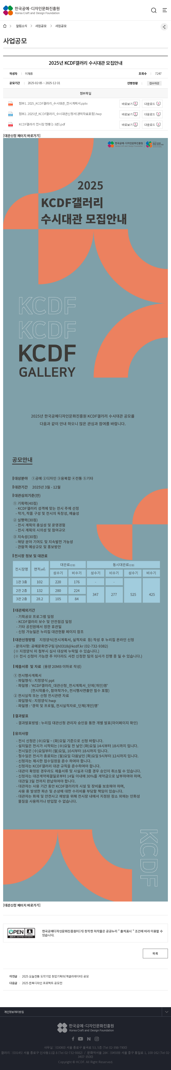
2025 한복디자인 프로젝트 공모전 (42, 983)
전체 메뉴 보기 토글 (167, 10)
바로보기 (127, 104)
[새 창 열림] (73, 1039)
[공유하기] (164, 26)
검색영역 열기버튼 (153, 10)
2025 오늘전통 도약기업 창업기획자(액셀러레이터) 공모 (55, 976)
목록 (155, 953)
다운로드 (149, 104)
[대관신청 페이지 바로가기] (21, 135)
